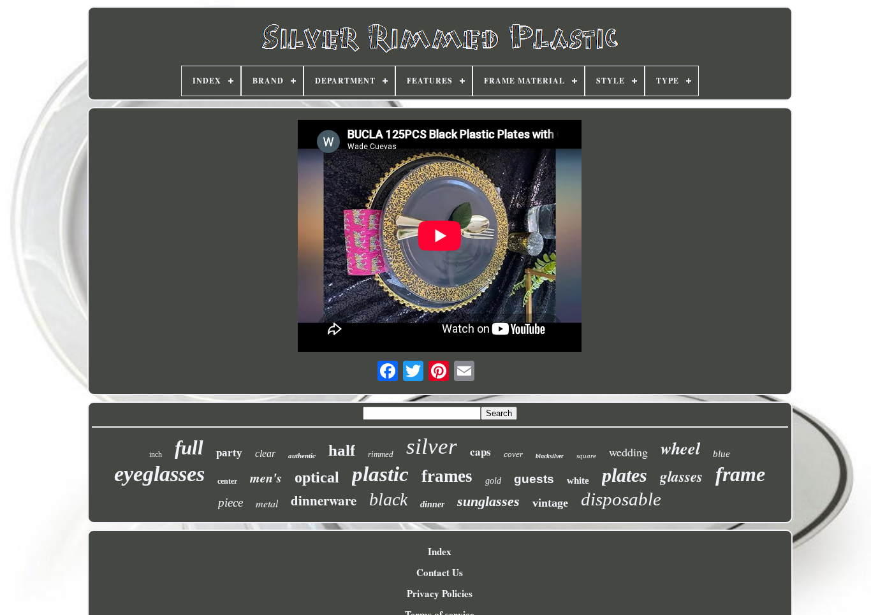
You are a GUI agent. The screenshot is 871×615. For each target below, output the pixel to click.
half (341, 450)
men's (266, 477)
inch (155, 454)
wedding (628, 451)
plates (624, 475)
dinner (432, 504)
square (586, 455)
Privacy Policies (439, 593)
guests (534, 479)
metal (267, 503)
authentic (302, 455)
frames (446, 476)
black (388, 499)
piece (230, 502)
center (227, 481)
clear (265, 453)
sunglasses (488, 501)
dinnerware (323, 500)
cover (513, 454)
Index (439, 551)
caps (480, 451)
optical (317, 477)
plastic (380, 474)
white (578, 480)
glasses (681, 476)
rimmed (380, 454)
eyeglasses (159, 474)
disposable (621, 499)
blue (721, 454)
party (229, 453)
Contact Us (439, 572)
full (189, 448)
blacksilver (550, 455)
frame (740, 474)
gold (493, 481)
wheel (680, 448)
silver (431, 446)
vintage (550, 502)
